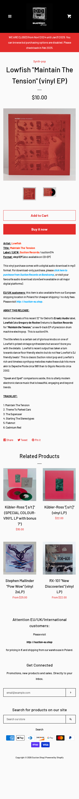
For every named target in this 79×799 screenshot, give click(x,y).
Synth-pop (39, 61)
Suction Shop (38, 757)
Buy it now (39, 229)
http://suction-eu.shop (29, 301)
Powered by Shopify (54, 757)
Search (39, 729)
